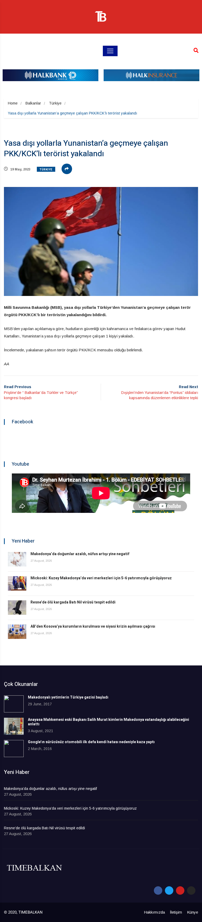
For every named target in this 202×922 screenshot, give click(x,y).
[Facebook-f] (158, 890)
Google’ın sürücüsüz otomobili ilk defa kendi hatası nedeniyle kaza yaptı (91, 742)
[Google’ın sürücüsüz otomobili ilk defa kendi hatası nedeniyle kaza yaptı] (14, 748)
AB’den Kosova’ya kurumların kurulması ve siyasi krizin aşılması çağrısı (93, 626)
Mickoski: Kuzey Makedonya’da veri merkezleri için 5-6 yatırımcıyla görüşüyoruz (101, 578)
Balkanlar (33, 103)
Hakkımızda (154, 912)
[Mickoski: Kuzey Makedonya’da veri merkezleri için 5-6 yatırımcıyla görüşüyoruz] (17, 583)
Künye (192, 912)
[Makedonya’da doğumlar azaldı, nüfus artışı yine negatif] (17, 559)
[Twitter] (169, 890)
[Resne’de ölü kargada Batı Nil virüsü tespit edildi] (17, 607)
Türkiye (55, 103)
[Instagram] (191, 890)
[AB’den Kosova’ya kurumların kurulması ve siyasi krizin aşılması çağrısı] (17, 631)
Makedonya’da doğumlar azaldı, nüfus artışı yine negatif (80, 554)
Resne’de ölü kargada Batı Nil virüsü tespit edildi (73, 602)
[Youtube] (180, 890)
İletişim (176, 912)
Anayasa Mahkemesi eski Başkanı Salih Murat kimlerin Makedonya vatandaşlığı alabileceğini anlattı (108, 722)
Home (13, 103)
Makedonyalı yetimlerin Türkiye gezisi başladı (68, 697)
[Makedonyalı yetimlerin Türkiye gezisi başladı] (14, 703)
